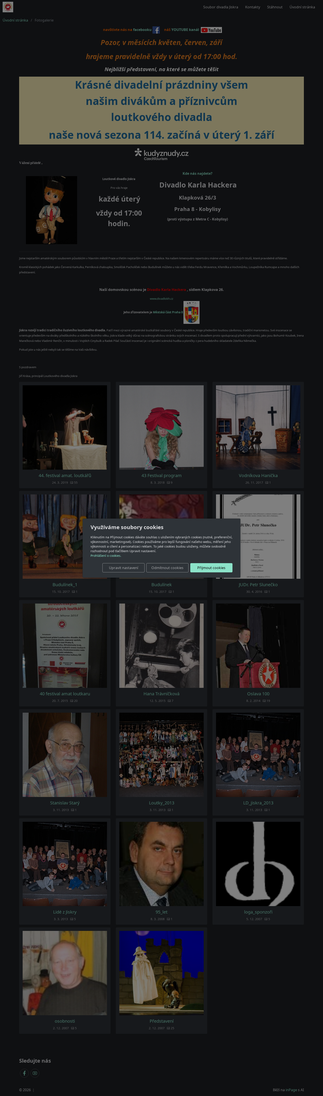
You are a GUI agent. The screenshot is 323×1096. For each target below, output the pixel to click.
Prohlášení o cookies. (106, 555)
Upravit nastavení (123, 567)
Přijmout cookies (211, 567)
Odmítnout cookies (167, 567)
